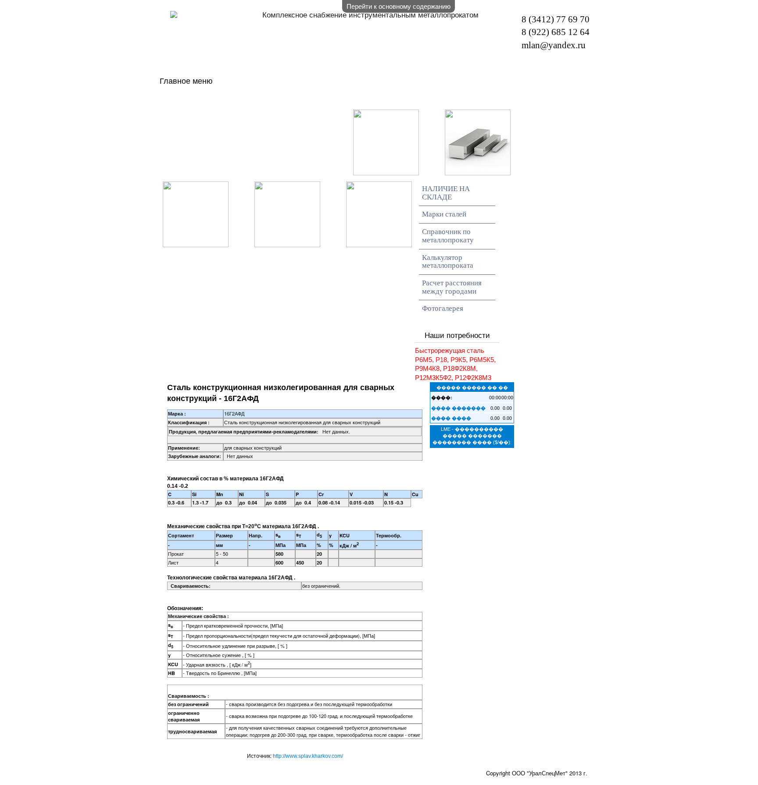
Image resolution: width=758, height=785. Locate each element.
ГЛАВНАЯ (212, 101)
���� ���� (451, 418)
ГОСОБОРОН (220, 117)
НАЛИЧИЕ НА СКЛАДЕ (331, 101)
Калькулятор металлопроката (447, 261)
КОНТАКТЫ (315, 117)
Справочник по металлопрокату (448, 235)
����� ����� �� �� (472, 387)
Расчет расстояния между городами (452, 287)
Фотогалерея (442, 308)
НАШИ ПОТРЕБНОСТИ (486, 101)
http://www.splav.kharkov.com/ (308, 756)
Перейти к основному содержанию (399, 6)
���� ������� (458, 408)
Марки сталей (444, 214)
